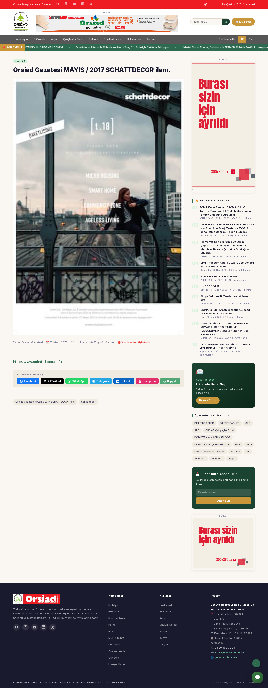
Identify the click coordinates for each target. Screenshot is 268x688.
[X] (91, 4)
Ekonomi (113, 611)
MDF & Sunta (116, 637)
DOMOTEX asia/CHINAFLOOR (211, 444)
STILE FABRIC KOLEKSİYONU (219, 276)
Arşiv (54, 39)
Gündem (113, 657)
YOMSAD (199, 458)
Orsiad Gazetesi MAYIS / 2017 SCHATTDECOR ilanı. (45, 401)
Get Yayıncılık (227, 39)
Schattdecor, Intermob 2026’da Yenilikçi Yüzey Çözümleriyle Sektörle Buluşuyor (118, 47)
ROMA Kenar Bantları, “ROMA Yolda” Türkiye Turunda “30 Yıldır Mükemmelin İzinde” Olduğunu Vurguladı (225, 211)
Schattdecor (88, 401)
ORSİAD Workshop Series (209, 451)
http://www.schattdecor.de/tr (37, 362)
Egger (232, 458)
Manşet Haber (117, 664)
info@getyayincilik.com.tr (229, 652)
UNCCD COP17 (210, 286)
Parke (112, 624)
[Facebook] (57, 4)
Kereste (235, 451)
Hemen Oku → (207, 400)
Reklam (93, 39)
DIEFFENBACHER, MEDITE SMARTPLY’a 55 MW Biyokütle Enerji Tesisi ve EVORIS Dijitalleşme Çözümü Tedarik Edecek (227, 228)
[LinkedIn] (82, 4)
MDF (238, 444)
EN (250, 39)
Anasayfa (22, 39)
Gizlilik (241, 682)
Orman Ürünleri (117, 651)
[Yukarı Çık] (256, 663)
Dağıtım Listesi (112, 39)
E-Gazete (39, 39)
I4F (248, 451)
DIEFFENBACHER (204, 423)
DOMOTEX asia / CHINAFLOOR (212, 437)
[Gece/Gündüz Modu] (205, 4)
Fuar (111, 631)
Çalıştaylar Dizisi (73, 39)
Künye (163, 637)
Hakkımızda (134, 39)
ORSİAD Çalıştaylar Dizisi (219, 430)
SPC (247, 423)
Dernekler (114, 644)
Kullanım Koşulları (223, 682)
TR (242, 39)
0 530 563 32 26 (225, 647)
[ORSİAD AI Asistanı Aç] (257, 677)
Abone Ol (223, 500)
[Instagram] (66, 4)
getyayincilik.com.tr (226, 657)
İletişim (151, 39)
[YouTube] (74, 4)
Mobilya (113, 605)
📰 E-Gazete (243, 21)
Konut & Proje (116, 618)
